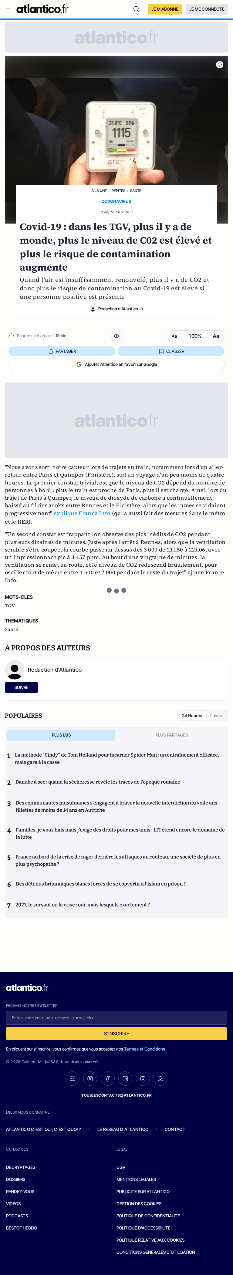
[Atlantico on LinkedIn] (125, 1078)
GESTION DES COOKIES (138, 1203)
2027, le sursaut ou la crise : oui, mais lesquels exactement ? (82, 905)
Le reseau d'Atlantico (122, 1129)
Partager (66, 351)
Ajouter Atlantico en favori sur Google (121, 364)
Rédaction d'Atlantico (118, 308)
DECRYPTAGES (20, 1167)
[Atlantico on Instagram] (143, 1079)
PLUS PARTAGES (172, 734)
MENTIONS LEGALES (136, 1179)
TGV (10, 605)
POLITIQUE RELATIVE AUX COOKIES (150, 1240)
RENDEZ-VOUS (20, 1191)
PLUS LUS (61, 734)
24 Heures (192, 715)
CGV (120, 1167)
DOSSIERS (15, 1179)
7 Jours (216, 715)
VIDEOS (13, 1203)
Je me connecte (207, 9)
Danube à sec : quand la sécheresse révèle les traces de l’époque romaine (97, 782)
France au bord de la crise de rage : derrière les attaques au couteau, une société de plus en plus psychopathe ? (118, 860)
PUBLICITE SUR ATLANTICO (143, 1191)
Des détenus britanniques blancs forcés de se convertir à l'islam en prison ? (101, 884)
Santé (135, 190)
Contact (175, 1129)
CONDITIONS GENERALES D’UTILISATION (155, 1252)
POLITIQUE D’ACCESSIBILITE (143, 1227)
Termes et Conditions (144, 1048)
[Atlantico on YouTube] (160, 1079)
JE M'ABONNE (164, 9)
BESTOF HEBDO (21, 1227)
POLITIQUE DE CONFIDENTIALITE (148, 1215)
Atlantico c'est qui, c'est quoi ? (43, 1129)
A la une (99, 190)
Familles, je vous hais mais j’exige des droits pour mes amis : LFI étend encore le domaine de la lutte (120, 833)
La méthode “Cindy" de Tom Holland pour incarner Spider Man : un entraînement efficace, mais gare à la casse (117, 758)
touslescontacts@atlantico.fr (116, 1095)
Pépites (118, 190)
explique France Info (82, 513)
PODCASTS (17, 1215)
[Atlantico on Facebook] (108, 1078)
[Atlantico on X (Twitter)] (90, 1078)
